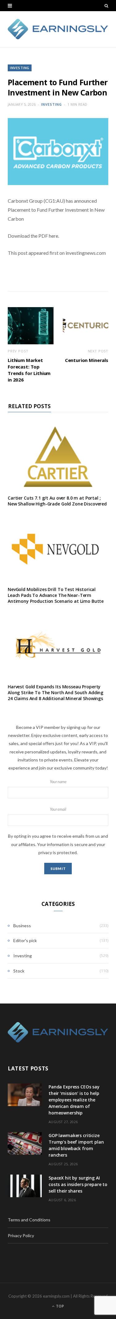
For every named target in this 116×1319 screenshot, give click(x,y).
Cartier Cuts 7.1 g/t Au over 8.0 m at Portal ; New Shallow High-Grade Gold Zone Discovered (57, 501)
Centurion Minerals (86, 360)
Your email (58, 809)
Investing (19, 67)
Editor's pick (25, 940)
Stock (18, 970)
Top (59, 1306)
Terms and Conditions (29, 1219)
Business (22, 925)
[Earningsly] (58, 29)
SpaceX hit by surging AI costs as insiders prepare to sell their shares (78, 1184)
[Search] (106, 5)
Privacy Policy (21, 1235)
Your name (58, 781)
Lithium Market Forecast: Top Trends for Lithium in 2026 (29, 370)
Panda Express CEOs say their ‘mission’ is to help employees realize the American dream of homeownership (74, 1100)
